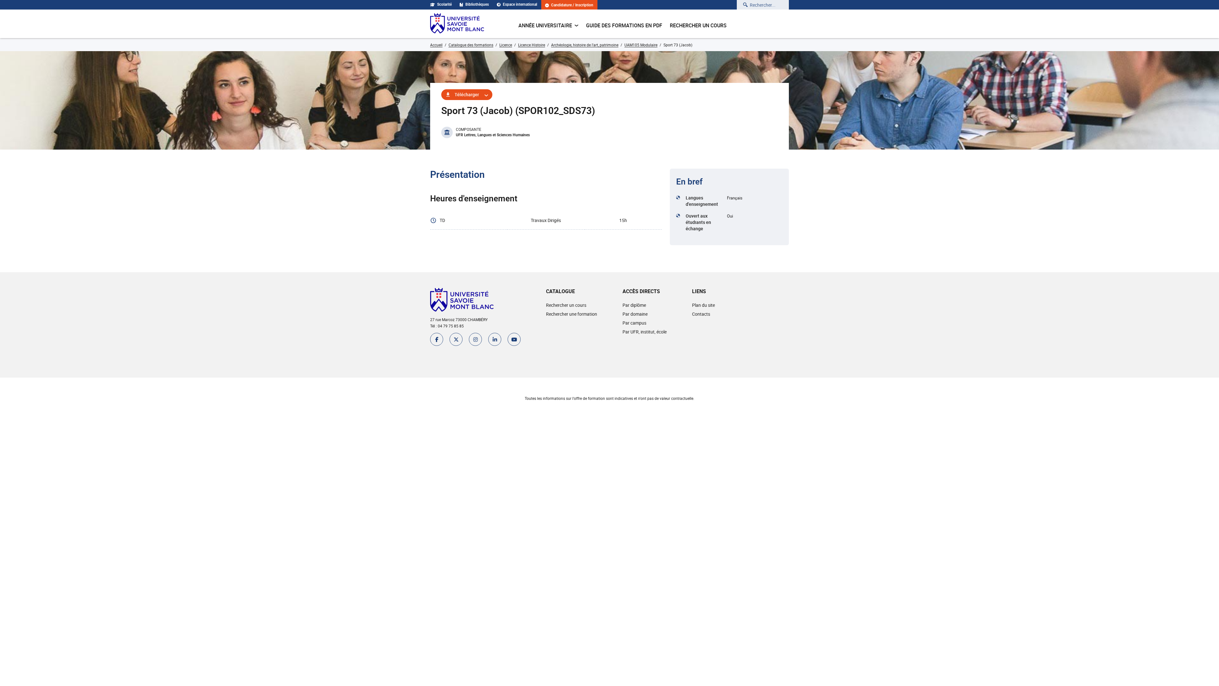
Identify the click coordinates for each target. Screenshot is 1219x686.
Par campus (634, 323)
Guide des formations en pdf (624, 25)
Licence (505, 44)
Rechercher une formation (571, 314)
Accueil (436, 44)
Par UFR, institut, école (645, 332)
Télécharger (467, 94)
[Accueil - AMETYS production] (457, 23)
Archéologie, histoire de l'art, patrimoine (584, 44)
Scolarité (444, 4)
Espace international (520, 4)
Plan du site (703, 305)
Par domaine (635, 314)
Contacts (701, 314)
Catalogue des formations (471, 44)
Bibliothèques (477, 4)
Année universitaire (545, 25)
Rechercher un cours (698, 25)
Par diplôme (634, 305)
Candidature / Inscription (572, 5)
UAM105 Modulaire (640, 44)
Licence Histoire (531, 44)
